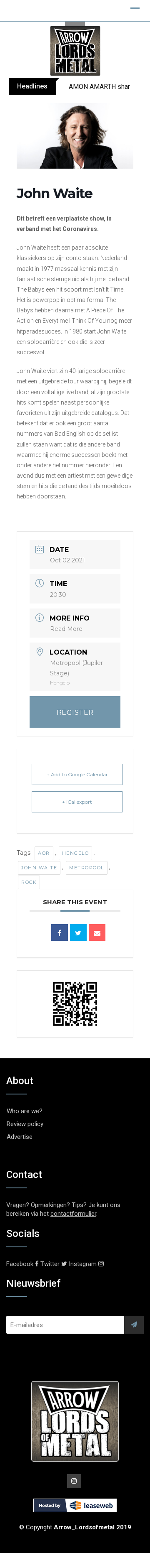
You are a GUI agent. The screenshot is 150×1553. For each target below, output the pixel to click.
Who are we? (24, 1111)
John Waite (39, 868)
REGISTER (75, 712)
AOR (44, 853)
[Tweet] (78, 932)
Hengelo (75, 853)
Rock (29, 882)
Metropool (86, 868)
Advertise (19, 1137)
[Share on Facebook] (59, 932)
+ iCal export (77, 802)
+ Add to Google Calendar (77, 774)
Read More (66, 629)
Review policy (25, 1124)
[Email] (97, 932)
